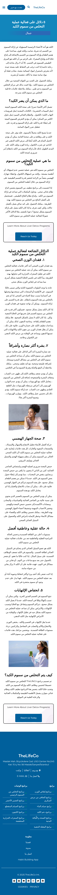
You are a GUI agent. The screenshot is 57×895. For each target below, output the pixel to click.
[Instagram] (33, 881)
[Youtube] (24, 881)
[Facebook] (43, 881)
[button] (29, 7)
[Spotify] (14, 881)
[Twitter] (38, 881)
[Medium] (19, 881)
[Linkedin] (28, 881)
